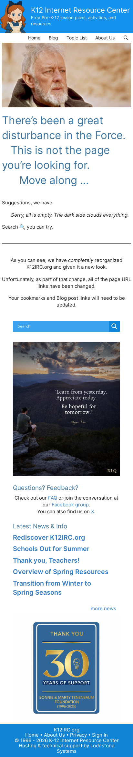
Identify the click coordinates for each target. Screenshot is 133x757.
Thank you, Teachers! (46, 560)
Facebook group (70, 505)
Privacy (78, 735)
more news (103, 608)
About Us (105, 37)
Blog (53, 37)
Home (34, 37)
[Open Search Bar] (126, 38)
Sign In (100, 735)
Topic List (76, 37)
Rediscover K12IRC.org (49, 537)
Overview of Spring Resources (60, 572)
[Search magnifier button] (114, 326)
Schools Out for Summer (51, 549)
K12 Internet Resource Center (80, 10)
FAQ (52, 498)
